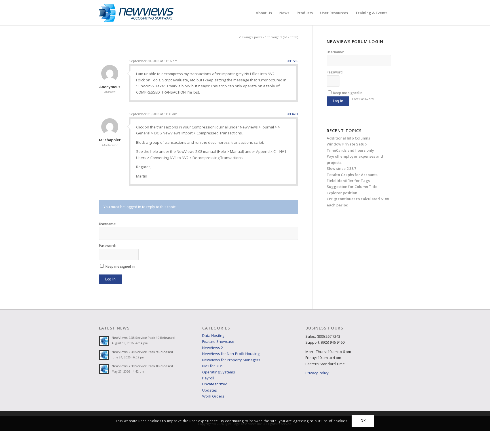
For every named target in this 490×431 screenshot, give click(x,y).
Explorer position (342, 192)
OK (363, 421)
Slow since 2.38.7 (341, 168)
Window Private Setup (347, 144)
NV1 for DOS (212, 365)
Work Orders (213, 396)
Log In (110, 279)
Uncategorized (214, 383)
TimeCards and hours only (350, 150)
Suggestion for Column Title (352, 186)
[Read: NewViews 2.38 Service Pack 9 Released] (104, 355)
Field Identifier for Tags (348, 180)
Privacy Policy (317, 372)
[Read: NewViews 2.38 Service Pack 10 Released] (104, 341)
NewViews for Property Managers (231, 359)
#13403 (293, 114)
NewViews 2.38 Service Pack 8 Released (142, 366)
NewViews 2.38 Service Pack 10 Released (143, 337)
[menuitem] (264, 12)
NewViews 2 (212, 347)
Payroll (208, 378)
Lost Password (363, 99)
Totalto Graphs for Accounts (352, 174)
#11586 (293, 61)
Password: (107, 245)
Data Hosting (213, 335)
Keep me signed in (120, 266)
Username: (107, 223)
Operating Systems (218, 372)
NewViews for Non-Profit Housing (230, 353)
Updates (209, 390)
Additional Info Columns (348, 138)
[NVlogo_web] (136, 12)
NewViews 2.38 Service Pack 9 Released (142, 352)
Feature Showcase (218, 341)
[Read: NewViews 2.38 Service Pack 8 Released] (104, 369)
